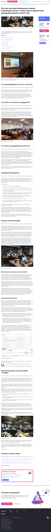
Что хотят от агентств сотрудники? (6, 39)
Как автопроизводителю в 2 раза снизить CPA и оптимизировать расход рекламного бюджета (16, 459)
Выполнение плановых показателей (8, 46)
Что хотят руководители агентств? (6, 41)
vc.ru (8, 449)
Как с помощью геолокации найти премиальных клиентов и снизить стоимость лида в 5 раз (16, 462)
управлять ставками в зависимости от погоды (25, 406)
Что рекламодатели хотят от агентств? (7, 37)
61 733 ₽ (13, 160)
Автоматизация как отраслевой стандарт (7, 50)
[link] (3, 1)
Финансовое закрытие (6, 48)
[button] (12, 1)
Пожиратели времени (4, 43)
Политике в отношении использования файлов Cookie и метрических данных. (6, 529)
